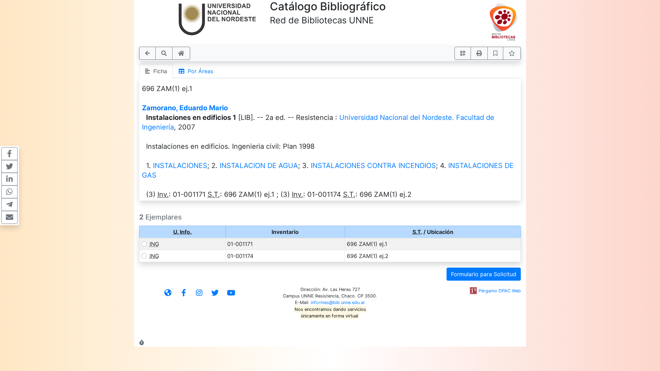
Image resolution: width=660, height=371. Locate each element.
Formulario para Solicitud (483, 274)
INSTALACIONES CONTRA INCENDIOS (373, 165)
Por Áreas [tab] (198, 71)
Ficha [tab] (158, 71)
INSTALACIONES (180, 165)
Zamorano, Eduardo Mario (185, 108)
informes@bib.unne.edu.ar (338, 302)
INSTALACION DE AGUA (259, 165)
